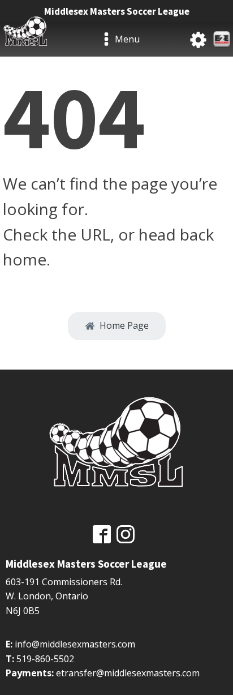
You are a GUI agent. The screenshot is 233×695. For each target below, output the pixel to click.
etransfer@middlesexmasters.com (128, 673)
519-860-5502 (45, 659)
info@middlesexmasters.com (75, 644)
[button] (117, 326)
